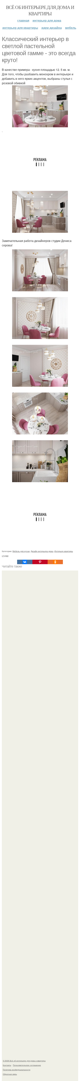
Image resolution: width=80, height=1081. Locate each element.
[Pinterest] (40, 562)
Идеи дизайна (51, 28)
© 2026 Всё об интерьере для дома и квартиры (24, 1060)
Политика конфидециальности (16, 1069)
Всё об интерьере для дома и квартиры (40, 10)
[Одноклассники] (55, 562)
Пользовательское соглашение (27, 1065)
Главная (23, 20)
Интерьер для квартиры (20, 28)
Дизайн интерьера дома (42, 551)
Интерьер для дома (47, 20)
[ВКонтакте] (24, 562)
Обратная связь (10, 1074)
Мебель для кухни (21, 551)
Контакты (7, 1065)
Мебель (70, 28)
